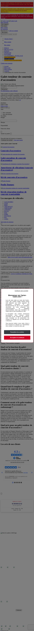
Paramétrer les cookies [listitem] (17, 332)
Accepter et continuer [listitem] (17, 337)
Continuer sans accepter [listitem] (21, 290)
